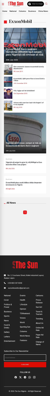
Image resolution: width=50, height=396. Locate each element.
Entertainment (9, 341)
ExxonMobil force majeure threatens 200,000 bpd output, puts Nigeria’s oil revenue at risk (24, 52)
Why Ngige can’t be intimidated (24, 90)
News (6, 320)
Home (4, 11)
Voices (23, 318)
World (22, 322)
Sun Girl (39, 307)
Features (23, 340)
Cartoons (39, 295)
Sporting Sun (25, 327)
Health (22, 300)
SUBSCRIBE (25, 364)
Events (22, 295)
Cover (6, 300)
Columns (22, 11)
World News (25, 336)
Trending (39, 319)
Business (32, 11)
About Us (39, 323)
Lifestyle (23, 304)
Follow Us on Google (37, 4)
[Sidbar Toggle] (3, 4)
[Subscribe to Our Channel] (25, 377)
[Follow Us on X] (20, 377)
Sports (6, 316)
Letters (7, 337)
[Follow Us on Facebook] (16, 377)
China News (43, 11)
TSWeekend (25, 313)
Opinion (23, 309)
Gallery (7, 332)
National (13, 11)
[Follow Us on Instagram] (34, 377)
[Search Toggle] (46, 3)
